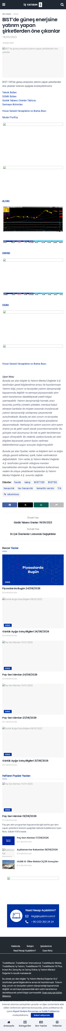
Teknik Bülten (9, 92)
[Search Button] (62, 4)
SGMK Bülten (9, 96)
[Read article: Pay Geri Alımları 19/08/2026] (33, 797)
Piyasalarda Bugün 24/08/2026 (21, 588)
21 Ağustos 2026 (10, 722)
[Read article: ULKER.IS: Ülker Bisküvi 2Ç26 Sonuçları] (8, 864)
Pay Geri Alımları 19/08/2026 (19, 816)
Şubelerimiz (46, 946)
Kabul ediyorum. (42, 1015)
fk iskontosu (11, 494)
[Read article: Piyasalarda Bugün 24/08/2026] (33, 569)
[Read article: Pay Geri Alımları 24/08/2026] (33, 656)
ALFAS (6, 201)
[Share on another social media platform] (56, 504)
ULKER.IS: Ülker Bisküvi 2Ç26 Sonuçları (37, 861)
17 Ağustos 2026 (25, 842)
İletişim (30, 946)
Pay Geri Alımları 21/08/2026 (19, 718)
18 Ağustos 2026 (25, 854)
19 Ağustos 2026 (10, 820)
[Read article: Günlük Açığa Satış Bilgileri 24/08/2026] (33, 613)
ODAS (5, 305)
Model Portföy (10, 117)
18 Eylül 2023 (8, 43)
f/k (59, 488)
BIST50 (52, 482)
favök (17, 482)
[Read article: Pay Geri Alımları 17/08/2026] (8, 840)
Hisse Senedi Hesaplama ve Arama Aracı (24, 110)
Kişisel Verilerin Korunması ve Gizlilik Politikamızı (36, 1011)
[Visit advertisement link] (33, 888)
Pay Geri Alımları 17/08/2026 (33, 837)
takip (28, 482)
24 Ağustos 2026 (10, 593)
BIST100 (39, 482)
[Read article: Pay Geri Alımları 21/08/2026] (33, 699)
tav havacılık (25, 488)
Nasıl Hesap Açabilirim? (25, 950)
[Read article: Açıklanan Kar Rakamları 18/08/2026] (8, 852)
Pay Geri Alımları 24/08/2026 (19, 674)
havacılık (9, 488)
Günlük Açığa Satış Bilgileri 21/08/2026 (25, 760)
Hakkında (15, 946)
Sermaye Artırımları (12, 104)
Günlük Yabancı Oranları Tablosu (19, 100)
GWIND (6, 253)
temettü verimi (45, 488)
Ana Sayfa (6, 14)
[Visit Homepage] (33, 4)
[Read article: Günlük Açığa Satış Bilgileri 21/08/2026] (33, 742)
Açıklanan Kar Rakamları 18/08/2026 (37, 849)
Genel (15, 14)
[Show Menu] (3, 4)
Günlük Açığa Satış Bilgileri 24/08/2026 (25, 631)
